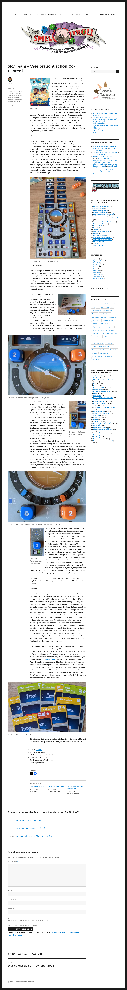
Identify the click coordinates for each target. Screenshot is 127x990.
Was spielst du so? (98, 278)
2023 (102, 307)
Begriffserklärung (98, 261)
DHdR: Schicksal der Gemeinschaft (103, 214)
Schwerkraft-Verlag (98, 343)
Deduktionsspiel (108, 320)
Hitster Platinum (98, 439)
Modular (102, 333)
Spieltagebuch (96, 350)
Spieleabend (96, 273)
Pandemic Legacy (112, 333)
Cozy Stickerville (98, 245)
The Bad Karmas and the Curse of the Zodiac (106, 218)
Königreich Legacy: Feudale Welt (102, 429)
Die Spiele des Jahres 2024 (38, 786)
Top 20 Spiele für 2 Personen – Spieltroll (30, 828)
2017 (102, 304)
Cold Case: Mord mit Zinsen (101, 206)
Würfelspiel (11, 105)
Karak (95, 386)
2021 (93, 307)
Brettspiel (14, 93)
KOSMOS (39, 749)
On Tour (95, 405)
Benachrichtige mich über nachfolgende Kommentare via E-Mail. (28, 920)
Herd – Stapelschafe (99, 123)
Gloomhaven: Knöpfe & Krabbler (102, 237)
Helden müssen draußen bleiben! (103, 441)
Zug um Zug (96, 359)
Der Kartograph (97, 437)
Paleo (94, 384)
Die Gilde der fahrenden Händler (102, 423)
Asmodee (95, 314)
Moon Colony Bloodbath (100, 212)
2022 (98, 307)
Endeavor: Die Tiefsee (99, 236)
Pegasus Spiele (96, 336)
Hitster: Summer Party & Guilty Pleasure (105, 380)
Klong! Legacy (97, 435)
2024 (16, 91)
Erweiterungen (97, 265)
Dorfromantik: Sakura (99, 224)
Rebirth (95, 234)
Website (11, 908)
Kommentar (13, 862)
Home (17, 14)
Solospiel (10, 103)
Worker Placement (97, 356)
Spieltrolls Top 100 (47, 14)
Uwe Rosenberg (104, 353)
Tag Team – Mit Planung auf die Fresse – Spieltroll (34, 836)
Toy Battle (96, 230)
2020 (115, 304)
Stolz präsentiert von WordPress (24, 982)
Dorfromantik (97, 390)
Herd (94, 228)
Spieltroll (10, 83)
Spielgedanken (97, 275)
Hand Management (108, 327)
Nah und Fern (97, 417)
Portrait (95, 269)
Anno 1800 (96, 421)
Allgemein (96, 259)
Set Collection (109, 343)
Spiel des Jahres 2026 (99, 129)
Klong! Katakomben (99, 411)
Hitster (95, 394)
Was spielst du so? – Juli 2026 (101, 117)
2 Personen (11, 91)
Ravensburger (96, 340)
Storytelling (113, 350)
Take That (95, 353)
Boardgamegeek (50, 659)
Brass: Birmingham (99, 401)
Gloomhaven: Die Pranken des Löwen (104, 407)
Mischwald (96, 425)
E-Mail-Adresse (14, 899)
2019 (111, 304)
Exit (111, 323)
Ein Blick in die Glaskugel (56, 786)
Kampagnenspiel (13, 97)
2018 (106, 304)
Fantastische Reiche (99, 433)
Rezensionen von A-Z (30, 14)
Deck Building (96, 320)
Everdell (95, 419)
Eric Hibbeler (18, 95)
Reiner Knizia (106, 340)
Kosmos (17, 99)
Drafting (94, 323)
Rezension (11, 88)
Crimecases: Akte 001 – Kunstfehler (103, 222)
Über (95, 14)
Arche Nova (96, 415)
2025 (112, 307)
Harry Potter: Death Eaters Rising (103, 397)
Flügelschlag (96, 327)
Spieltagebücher (82, 14)
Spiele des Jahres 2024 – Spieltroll (28, 820)
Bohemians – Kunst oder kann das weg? (105, 119)
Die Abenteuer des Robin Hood (102, 392)
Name (10, 890)
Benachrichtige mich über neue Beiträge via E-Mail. (23, 925)
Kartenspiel (95, 330)
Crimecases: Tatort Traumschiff (102, 239)
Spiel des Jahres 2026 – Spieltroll (102, 160)
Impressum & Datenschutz (109, 14)
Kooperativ (11, 99)
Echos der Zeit (97, 226)
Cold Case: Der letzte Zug (100, 216)
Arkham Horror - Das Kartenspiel (102, 310)
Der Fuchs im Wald (98, 388)
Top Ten (95, 243)
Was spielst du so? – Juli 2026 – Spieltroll (105, 152)
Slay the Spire (97, 395)
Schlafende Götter (98, 208)
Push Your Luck (107, 336)
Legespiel (95, 333)
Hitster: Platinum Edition (100, 210)
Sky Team (16, 101)
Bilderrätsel (96, 263)
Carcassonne (112, 317)
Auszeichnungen (64, 14)
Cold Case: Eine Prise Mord (101, 232)
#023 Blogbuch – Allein (100, 121)
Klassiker (95, 267)
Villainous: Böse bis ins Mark (101, 413)
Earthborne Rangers (99, 241)
